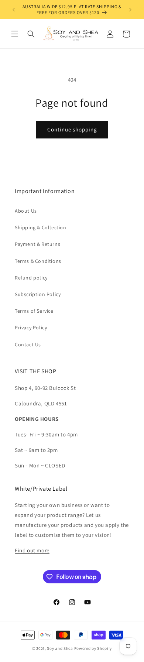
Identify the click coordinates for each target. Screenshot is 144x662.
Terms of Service (34, 311)
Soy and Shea (60, 648)
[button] (15, 34)
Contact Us (28, 344)
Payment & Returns (37, 244)
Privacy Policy (31, 327)
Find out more (32, 550)
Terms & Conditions (38, 261)
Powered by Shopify (93, 648)
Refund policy (31, 277)
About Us (26, 210)
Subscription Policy (38, 294)
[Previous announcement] (14, 9)
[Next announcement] (130, 9)
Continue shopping (72, 129)
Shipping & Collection (40, 227)
